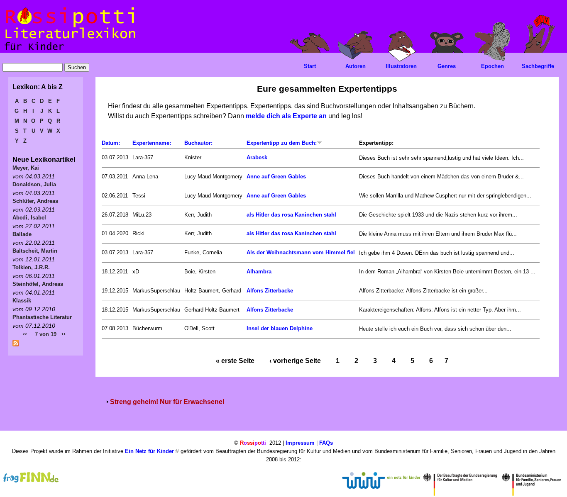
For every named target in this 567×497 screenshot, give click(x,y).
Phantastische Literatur (42, 317)
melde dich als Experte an (286, 115)
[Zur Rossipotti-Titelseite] (69, 50)
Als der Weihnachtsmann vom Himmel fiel (301, 252)
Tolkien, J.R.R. (31, 267)
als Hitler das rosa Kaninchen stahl (291, 215)
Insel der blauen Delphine (280, 328)
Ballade (22, 234)
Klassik (21, 300)
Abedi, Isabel (29, 217)
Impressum (300, 443)
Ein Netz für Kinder (149, 451)
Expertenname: (151, 143)
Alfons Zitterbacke (270, 290)
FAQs (326, 443)
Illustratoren (401, 66)
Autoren (355, 66)
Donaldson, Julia (34, 184)
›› (63, 333)
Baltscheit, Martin (34, 251)
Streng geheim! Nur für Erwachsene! (167, 401)
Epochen (492, 66)
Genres (446, 66)
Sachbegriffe (538, 66)
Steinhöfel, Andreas (37, 284)
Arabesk (257, 157)
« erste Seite (235, 360)
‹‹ (25, 333)
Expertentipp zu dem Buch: (282, 143)
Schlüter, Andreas (35, 201)
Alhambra (259, 271)
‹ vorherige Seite (295, 360)
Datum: (111, 143)
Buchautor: (198, 143)
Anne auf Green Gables (276, 176)
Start (310, 66)
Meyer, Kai (25, 168)
